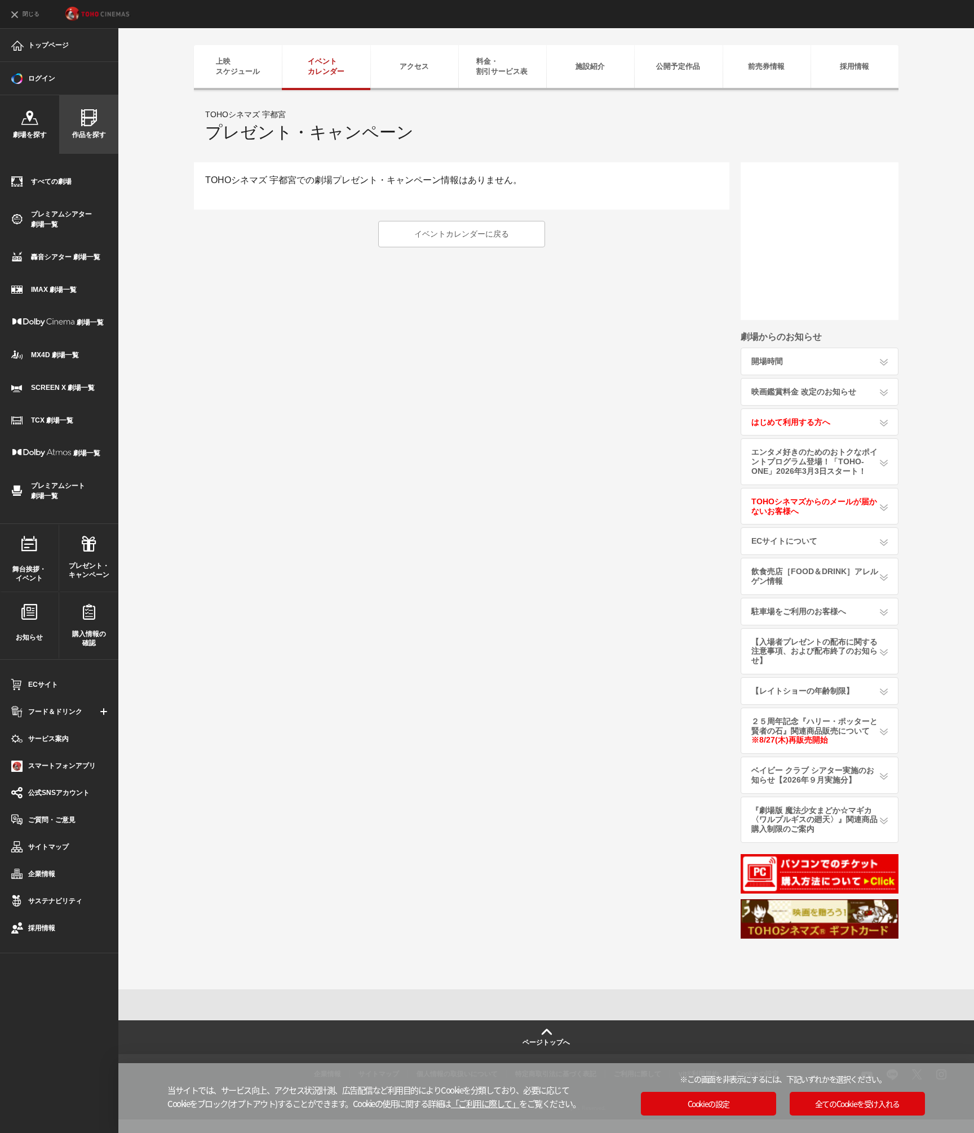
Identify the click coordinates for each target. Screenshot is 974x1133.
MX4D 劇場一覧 (55, 355)
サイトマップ (48, 847)
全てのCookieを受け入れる (857, 1103)
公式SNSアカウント (59, 793)
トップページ (48, 45)
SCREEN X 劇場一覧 (63, 388)
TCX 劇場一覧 (52, 420)
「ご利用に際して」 (485, 1103)
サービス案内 (48, 739)
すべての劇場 (51, 181)
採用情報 (41, 928)
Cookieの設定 (708, 1103)
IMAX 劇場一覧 (54, 290)
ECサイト (43, 684)
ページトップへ (546, 1042)
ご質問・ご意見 (52, 820)
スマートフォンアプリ (62, 766)
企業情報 (41, 874)
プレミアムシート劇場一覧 (58, 491)
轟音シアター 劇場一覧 (65, 257)
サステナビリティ (55, 901)
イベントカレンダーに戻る (461, 233)
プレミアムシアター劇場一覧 (61, 219)
